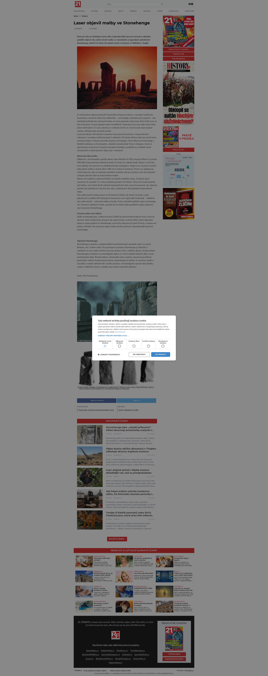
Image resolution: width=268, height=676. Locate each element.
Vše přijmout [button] (160, 354)
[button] (134, 336)
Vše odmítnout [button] (139, 354)
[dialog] (134, 338)
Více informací (120, 332)
